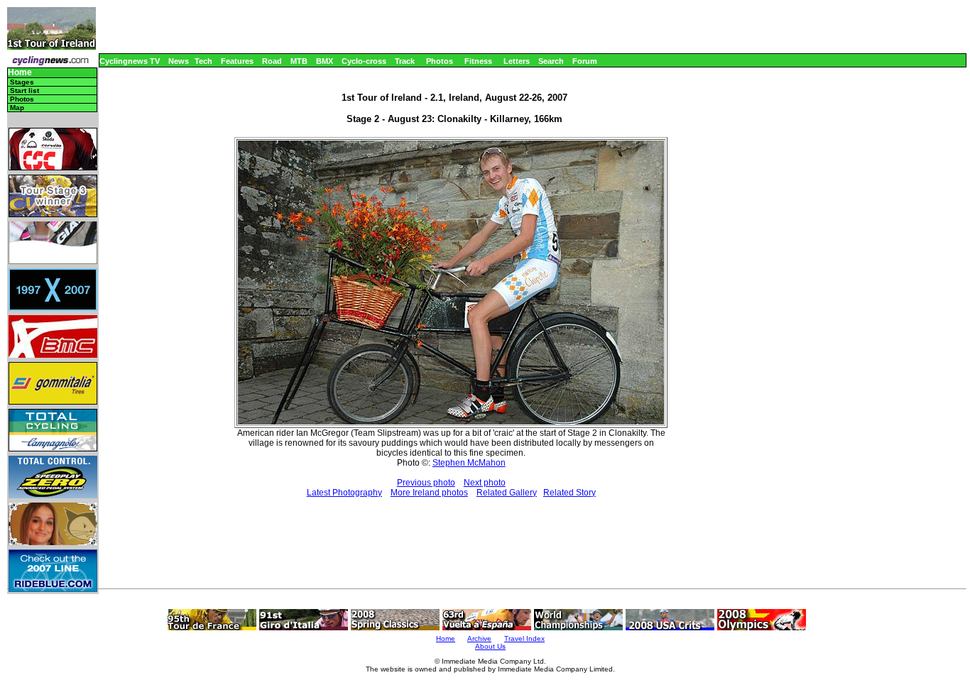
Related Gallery (506, 493)
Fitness (478, 61)
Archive (479, 638)
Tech (203, 61)
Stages (22, 82)
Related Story (569, 493)
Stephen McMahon (469, 463)
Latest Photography (344, 493)
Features (237, 61)
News (178, 61)
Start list (24, 90)
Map (17, 107)
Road (272, 61)
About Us (490, 646)
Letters (516, 61)
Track (405, 61)
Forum (584, 61)
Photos (439, 61)
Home (20, 72)
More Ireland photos (429, 493)
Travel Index (524, 638)
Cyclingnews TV (129, 61)
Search (551, 61)
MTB (298, 61)
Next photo (485, 483)
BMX (324, 61)
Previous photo (426, 483)
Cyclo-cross (364, 61)
